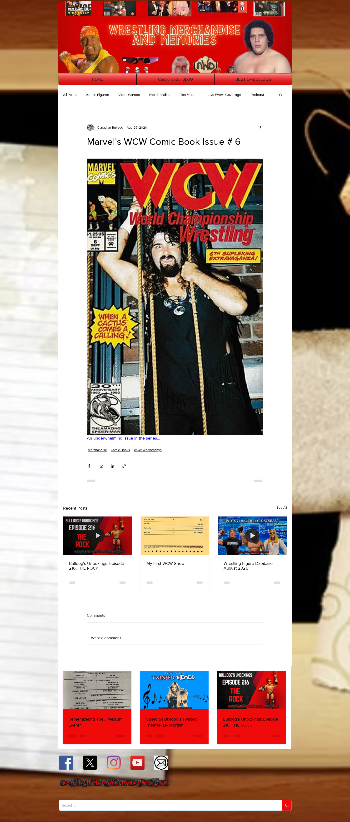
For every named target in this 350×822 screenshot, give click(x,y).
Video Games (129, 95)
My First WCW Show (165, 563)
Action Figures (97, 95)
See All (282, 507)
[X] (90, 763)
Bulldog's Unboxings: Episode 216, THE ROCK (96, 566)
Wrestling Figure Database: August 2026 (249, 566)
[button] (281, 95)
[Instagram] (114, 763)
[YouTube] (137, 763)
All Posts (69, 95)
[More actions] (260, 127)
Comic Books (120, 450)
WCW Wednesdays (148, 450)
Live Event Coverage (224, 95)
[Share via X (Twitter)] (101, 466)
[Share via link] (124, 466)
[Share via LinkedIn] (112, 466)
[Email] (161, 763)
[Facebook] (66, 763)
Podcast (257, 95)
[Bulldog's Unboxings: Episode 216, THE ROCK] (97, 535)
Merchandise (159, 95)
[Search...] (286, 805)
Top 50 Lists (189, 95)
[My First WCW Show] (175, 535)
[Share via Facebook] (89, 466)
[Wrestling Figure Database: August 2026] (252, 535)
